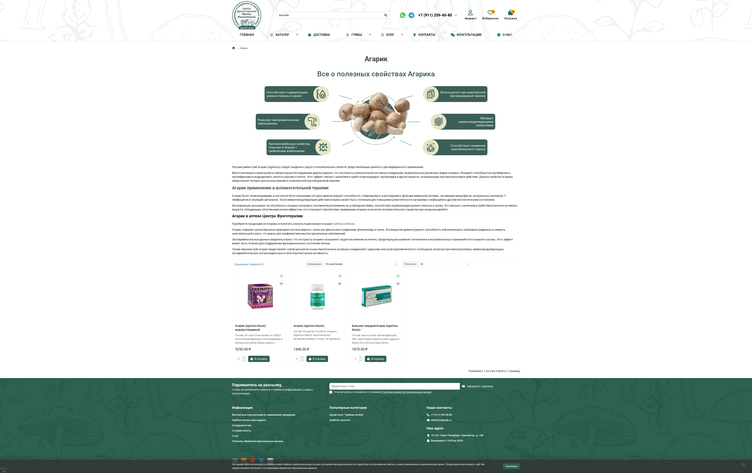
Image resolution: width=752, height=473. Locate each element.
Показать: (410, 264)
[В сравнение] (281, 283)
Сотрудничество (241, 425)
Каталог (282, 35)
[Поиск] (386, 15)
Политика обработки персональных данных (257, 441)
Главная (247, 35)
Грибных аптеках (344, 223)
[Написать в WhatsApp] (403, 15)
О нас (507, 35)
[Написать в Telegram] (411, 15)
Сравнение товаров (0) (249, 264)
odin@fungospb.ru (441, 420)
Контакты (426, 35)
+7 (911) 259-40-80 (435, 15)
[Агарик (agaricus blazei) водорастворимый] (259, 296)
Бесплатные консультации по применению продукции (263, 414)
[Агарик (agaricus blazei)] (318, 296)
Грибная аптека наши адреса (249, 420)
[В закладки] (281, 276)
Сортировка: (314, 264)
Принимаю (511, 466)
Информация (242, 408)
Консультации (469, 35)
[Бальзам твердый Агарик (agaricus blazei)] (376, 296)
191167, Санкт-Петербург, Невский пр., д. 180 (457, 435)
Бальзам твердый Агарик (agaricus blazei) (375, 327)
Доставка (322, 35)
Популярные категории (348, 408)
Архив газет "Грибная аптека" (346, 414)
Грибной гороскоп (339, 420)
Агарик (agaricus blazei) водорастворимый (250, 327)
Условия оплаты (241, 430)
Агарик (244, 48)
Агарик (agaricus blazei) (309, 325)
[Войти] (470, 12)
